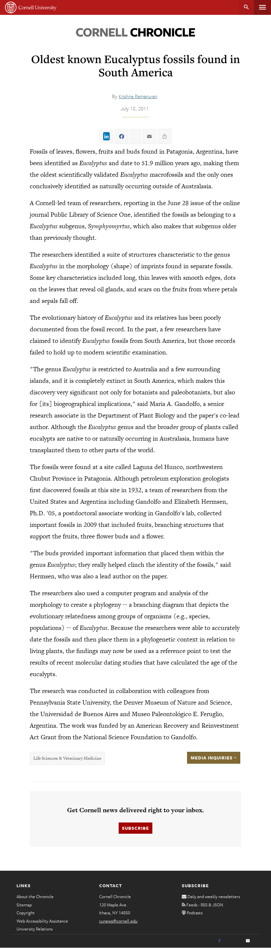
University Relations (35, 929)
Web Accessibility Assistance (42, 921)
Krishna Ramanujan (138, 96)
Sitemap (24, 904)
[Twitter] (233, 941)
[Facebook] (219, 941)
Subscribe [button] (135, 828)
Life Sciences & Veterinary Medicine (67, 758)
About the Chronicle (35, 896)
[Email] (247, 941)
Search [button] (246, 7)
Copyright (26, 912)
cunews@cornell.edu (118, 921)
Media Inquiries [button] (212, 757)
